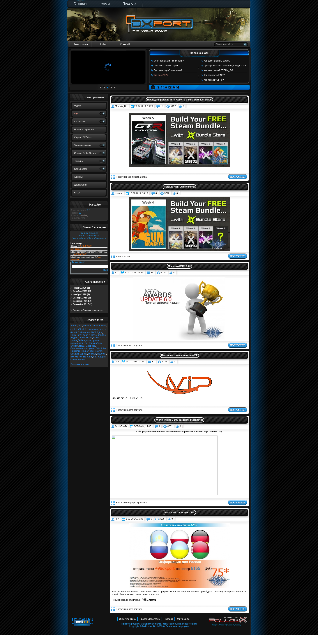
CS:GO (80, 329)
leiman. (118, 193)
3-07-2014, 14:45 (142, 426)
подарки (101, 356)
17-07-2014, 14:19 (138, 193)
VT (116, 272)
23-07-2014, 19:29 (143, 106)
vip (85, 343)
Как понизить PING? (214, 75)
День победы (95, 343)
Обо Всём (101, 348)
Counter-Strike (99, 325)
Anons (73, 325)
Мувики (74, 346)
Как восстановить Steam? (217, 61)
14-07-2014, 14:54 (135, 361)
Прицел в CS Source (91, 351)
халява (81, 359)
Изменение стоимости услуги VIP (179, 355)
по (94, 356)
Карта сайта (183, 619)
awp (80, 325)
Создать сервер (78, 353)
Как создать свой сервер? (166, 65)
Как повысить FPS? (214, 80)
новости (101, 353)
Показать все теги (79, 364)
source (81, 337)
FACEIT (94, 332)
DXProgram (84, 332)
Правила (129, 3)
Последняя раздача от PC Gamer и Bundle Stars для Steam (179, 99)
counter (87, 325)
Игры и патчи (123, 256)
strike (96, 337)
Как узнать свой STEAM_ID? (218, 70)
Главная (80, 3)
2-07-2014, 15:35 (134, 519)
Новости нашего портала (129, 345)
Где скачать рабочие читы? (167, 70)
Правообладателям (149, 619)
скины (73, 359)
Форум (105, 3)
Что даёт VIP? (160, 75)
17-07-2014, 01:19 (134, 272)
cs (71, 329)
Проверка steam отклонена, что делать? (225, 65)
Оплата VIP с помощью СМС (179, 512)
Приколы (75, 351)
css (101, 329)
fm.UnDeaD (121, 426)
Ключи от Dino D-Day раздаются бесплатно (179, 420)
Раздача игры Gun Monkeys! (179, 187)
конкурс (92, 353)
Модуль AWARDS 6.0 (179, 266)
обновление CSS (81, 356)
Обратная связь (127, 619)
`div (117, 361)
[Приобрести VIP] (125, 44)
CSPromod (92, 329)
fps (100, 332)
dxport (73, 332)
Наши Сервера (87, 345)
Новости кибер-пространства (131, 177)
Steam (89, 337)
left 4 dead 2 (84, 335)
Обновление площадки (82, 348)
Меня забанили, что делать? (168, 61)
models (102, 335)
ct (105, 329)
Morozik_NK (121, 106)
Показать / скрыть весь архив (88, 310)
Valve (81, 340)
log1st (94, 335)
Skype (73, 337)
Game (73, 335)
